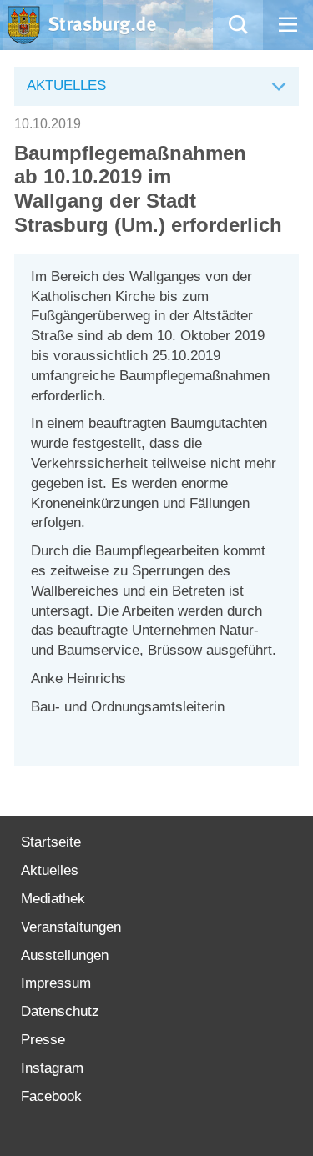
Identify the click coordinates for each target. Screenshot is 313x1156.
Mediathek (53, 899)
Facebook (51, 1096)
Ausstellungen (65, 955)
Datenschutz (60, 1011)
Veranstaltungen (71, 927)
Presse (43, 1040)
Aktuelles (49, 870)
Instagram (52, 1068)
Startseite (51, 842)
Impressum (56, 983)
